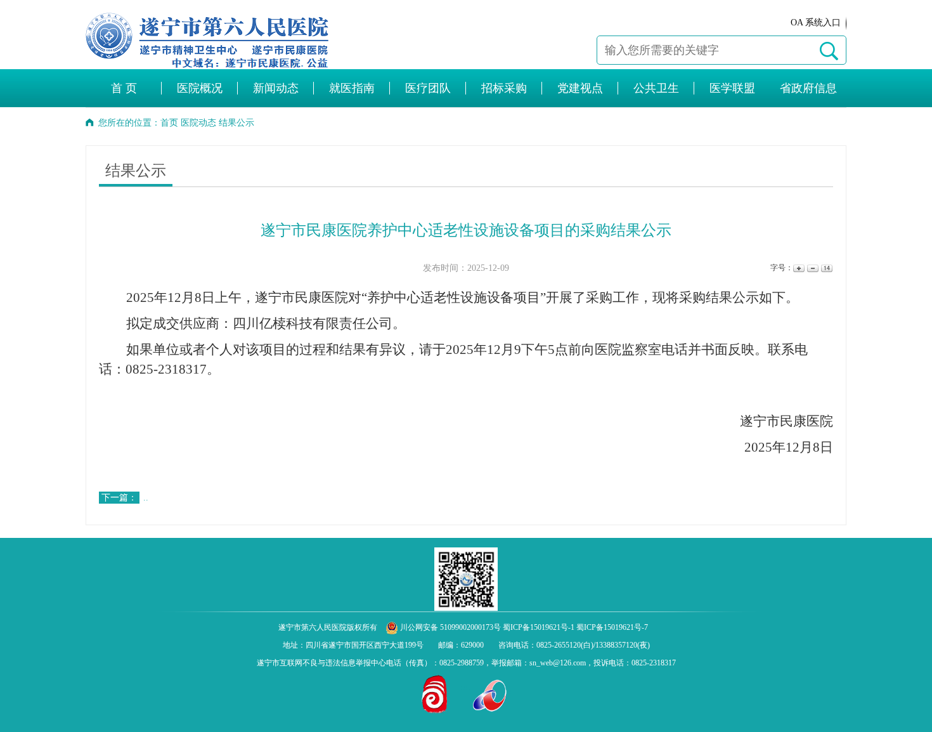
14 (826, 268)
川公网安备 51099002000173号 (449, 627)
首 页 (124, 88)
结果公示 (236, 122)
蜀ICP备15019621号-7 (612, 627)
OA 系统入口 (816, 22)
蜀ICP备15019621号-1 (538, 627)
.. (145, 497)
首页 (169, 122)
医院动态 (198, 122)
